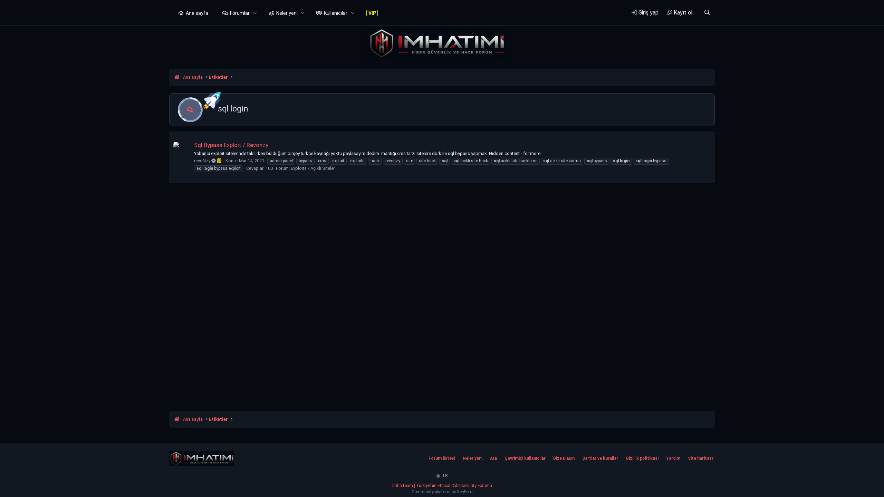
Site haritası (700, 458)
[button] (255, 13)
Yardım (673, 458)
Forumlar (240, 13)
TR (444, 475)
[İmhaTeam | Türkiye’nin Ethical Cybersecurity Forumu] (201, 458)
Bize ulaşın (564, 458)
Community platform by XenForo (442, 491)
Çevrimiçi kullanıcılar (525, 458)
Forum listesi (442, 458)
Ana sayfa (197, 13)
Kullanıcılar (335, 13)
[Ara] (707, 12)
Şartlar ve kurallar (600, 458)
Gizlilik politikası (642, 458)
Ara (493, 458)
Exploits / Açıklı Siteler (313, 168)
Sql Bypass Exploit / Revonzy (231, 145)
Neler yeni (287, 13)
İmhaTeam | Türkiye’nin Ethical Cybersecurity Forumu (442, 485)
